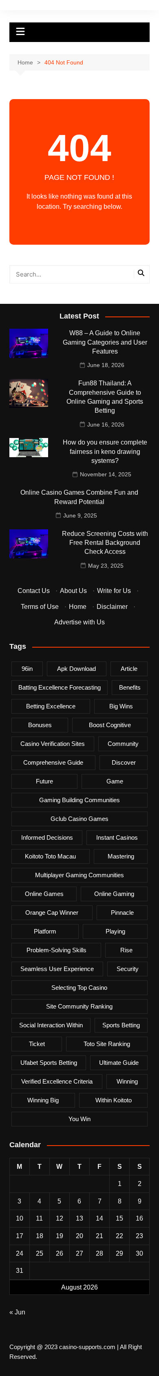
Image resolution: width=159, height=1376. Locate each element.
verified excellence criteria (57, 1081)
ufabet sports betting (48, 1062)
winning (127, 1081)
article (129, 668)
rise (126, 950)
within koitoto (113, 1100)
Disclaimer (112, 606)
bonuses (40, 724)
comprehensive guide (53, 762)
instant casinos (117, 837)
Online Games (44, 893)
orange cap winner (51, 912)
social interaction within (51, 1025)
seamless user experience (57, 968)
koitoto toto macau (50, 856)
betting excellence (50, 706)
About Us (73, 590)
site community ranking (79, 1006)
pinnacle (122, 912)
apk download (76, 668)
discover (124, 762)
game (114, 781)
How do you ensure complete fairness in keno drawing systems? (105, 451)
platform (45, 931)
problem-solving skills (56, 950)
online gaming (114, 893)
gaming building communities (79, 799)
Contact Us (34, 590)
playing (115, 931)
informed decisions (47, 837)
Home (77, 606)
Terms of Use (40, 606)
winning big (43, 1100)
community (123, 743)
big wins (121, 706)
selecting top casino (79, 987)
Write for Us (114, 590)
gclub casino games (79, 818)
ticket (37, 1043)
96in (27, 668)
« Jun (17, 1312)
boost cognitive (110, 724)
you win (79, 1118)
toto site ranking (107, 1043)
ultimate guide (119, 1062)
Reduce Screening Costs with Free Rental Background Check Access (105, 542)
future (44, 781)
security (128, 968)
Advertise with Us (79, 622)
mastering (121, 856)
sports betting (121, 1025)
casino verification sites (52, 743)
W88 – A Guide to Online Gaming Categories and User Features (105, 342)
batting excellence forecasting (59, 687)
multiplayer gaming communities (79, 875)
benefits (130, 687)
